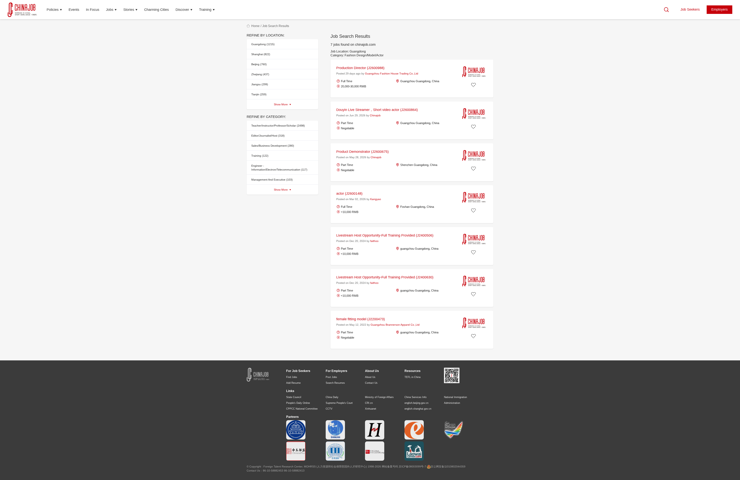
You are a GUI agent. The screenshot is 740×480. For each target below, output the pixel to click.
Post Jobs (331, 377)
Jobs (109, 10)
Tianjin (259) (259, 94)
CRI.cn (369, 402)
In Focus (92, 10)
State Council (293, 397)
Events (74, 10)
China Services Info (415, 397)
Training (205, 10)
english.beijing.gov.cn (416, 402)
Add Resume (293, 382)
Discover (182, 10)
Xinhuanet (370, 408)
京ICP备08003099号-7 (412, 466)
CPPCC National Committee (302, 408)
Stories (128, 10)
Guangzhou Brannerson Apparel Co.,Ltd (395, 324)
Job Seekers (690, 9)
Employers (719, 9)
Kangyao (375, 199)
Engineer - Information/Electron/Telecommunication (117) (279, 167)
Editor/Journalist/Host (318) (268, 135)
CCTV (329, 408)
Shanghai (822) (260, 54)
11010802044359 (454, 466)
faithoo (374, 241)
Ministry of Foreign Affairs (379, 397)
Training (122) (259, 155)
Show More (281, 104)
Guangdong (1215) (263, 44)
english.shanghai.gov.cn (417, 408)
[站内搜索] (666, 9)
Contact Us (371, 382)
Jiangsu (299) (259, 84)
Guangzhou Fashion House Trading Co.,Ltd (391, 73)
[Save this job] (474, 85)
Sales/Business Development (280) (272, 145)
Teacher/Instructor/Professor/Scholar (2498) (278, 125)
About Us (370, 377)
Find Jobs (291, 377)
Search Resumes (335, 382)
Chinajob (375, 115)
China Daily (332, 397)
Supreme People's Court (339, 402)
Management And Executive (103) (272, 179)
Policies (53, 10)
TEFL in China (412, 377)
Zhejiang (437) (260, 74)
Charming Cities (156, 10)
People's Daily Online (298, 402)
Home (255, 26)
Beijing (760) (259, 64)
